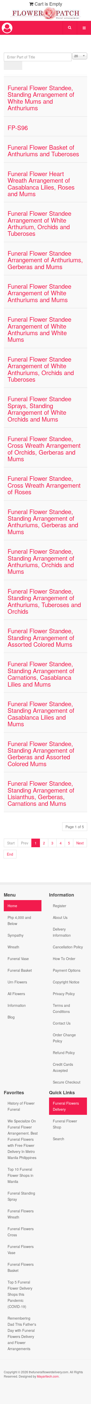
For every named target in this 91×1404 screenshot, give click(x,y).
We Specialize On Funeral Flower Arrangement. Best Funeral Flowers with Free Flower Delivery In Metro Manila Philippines (23, 1139)
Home (12, 905)
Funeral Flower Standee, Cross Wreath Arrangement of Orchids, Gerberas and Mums (44, 448)
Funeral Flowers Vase (21, 1249)
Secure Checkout (66, 1082)
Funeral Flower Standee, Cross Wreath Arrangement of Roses (44, 485)
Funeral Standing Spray (21, 1196)
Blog (11, 1017)
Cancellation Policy (68, 946)
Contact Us (62, 1023)
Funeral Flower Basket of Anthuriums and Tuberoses (43, 150)
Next (80, 842)
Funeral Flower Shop (65, 1124)
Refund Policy (64, 1052)
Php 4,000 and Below (19, 920)
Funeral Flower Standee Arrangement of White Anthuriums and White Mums (39, 329)
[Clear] (17, 65)
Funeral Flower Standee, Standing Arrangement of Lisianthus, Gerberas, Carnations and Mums (41, 793)
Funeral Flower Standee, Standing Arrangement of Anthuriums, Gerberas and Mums (43, 521)
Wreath (13, 946)
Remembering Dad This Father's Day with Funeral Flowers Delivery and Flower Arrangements (22, 1333)
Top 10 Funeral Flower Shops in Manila (20, 1175)
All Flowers (16, 993)
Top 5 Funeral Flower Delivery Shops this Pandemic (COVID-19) (20, 1294)
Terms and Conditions (61, 1008)
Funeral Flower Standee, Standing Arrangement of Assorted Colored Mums (41, 637)
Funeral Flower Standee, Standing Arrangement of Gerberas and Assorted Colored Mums (41, 753)
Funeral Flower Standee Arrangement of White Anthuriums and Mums (39, 293)
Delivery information (62, 932)
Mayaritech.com (48, 1376)
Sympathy (16, 935)
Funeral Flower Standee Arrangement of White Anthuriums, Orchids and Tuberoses (41, 368)
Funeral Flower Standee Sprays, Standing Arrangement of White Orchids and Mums (39, 408)
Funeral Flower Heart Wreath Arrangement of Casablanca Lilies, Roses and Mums (41, 183)
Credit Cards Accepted (63, 1067)
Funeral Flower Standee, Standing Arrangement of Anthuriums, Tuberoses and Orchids (44, 601)
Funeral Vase (18, 958)
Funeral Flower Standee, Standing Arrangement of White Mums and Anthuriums (41, 97)
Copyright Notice (66, 981)
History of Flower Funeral (21, 1106)
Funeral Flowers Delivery (66, 1106)
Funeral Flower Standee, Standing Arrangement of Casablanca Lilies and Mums (41, 713)
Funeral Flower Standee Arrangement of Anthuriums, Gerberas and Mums (45, 260)
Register (59, 905)
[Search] (8, 65)
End (10, 854)
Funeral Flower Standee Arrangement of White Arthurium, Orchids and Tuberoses (39, 223)
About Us (60, 917)
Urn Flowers (17, 981)
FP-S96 (18, 127)
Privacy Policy (64, 993)
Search (58, 1138)
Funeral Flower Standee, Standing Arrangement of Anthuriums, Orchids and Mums (41, 561)
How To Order (64, 958)
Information (17, 1005)
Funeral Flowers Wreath (21, 1214)
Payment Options (66, 970)
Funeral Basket (20, 970)
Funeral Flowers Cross (21, 1231)
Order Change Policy (64, 1037)
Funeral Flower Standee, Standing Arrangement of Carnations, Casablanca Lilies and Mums (41, 673)
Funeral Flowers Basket (21, 1267)
